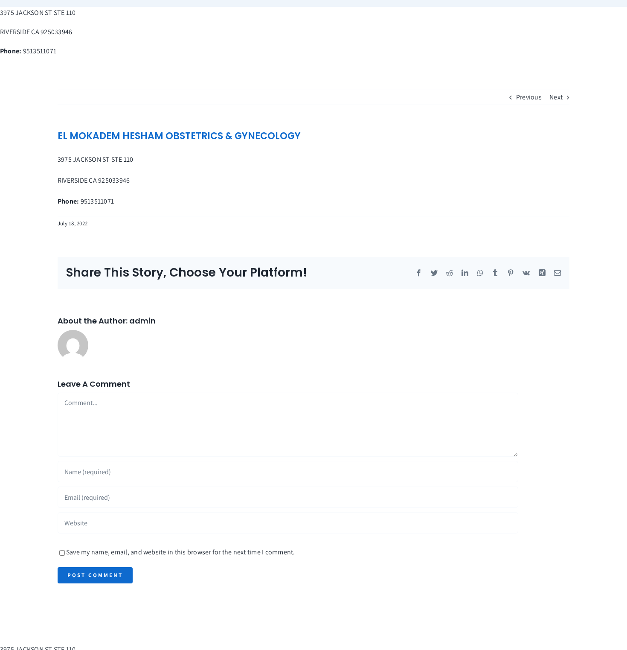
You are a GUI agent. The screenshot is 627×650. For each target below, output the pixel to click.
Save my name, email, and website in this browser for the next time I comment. (180, 552)
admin (142, 320)
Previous (529, 97)
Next (556, 97)
